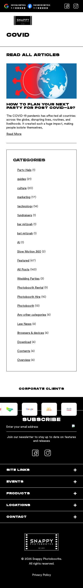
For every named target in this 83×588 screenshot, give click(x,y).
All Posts (23, 269)
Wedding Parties (28, 278)
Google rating (18, 5)
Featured (23, 260)
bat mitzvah (25, 233)
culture (22, 188)
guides (21, 179)
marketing (23, 197)
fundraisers (24, 215)
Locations (18, 505)
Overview (23, 360)
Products (18, 493)
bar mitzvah (25, 224)
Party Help (24, 170)
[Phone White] (74, 19)
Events (14, 481)
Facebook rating (41, 5)
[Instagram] (76, 6)
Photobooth (25, 305)
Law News (24, 323)
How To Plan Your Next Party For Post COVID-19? (40, 106)
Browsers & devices (30, 332)
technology (25, 206)
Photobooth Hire (28, 296)
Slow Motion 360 (29, 251)
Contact (16, 517)
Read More (13, 134)
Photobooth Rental (30, 287)
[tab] (41, 470)
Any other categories (31, 314)
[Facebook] (67, 6)
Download (24, 342)
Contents (23, 351)
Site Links (18, 470)
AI (18, 242)
